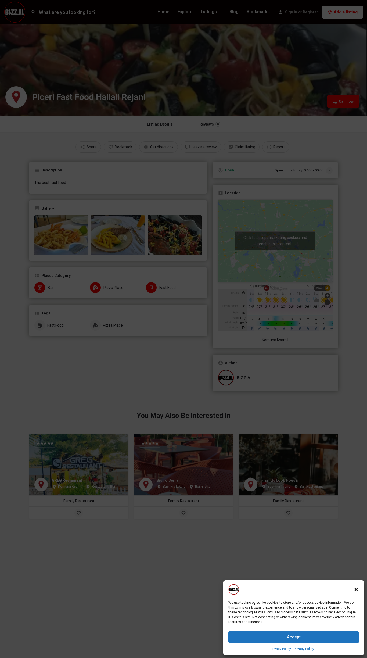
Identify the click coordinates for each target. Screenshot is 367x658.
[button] (356, 589)
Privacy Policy (281, 649)
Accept (294, 637)
